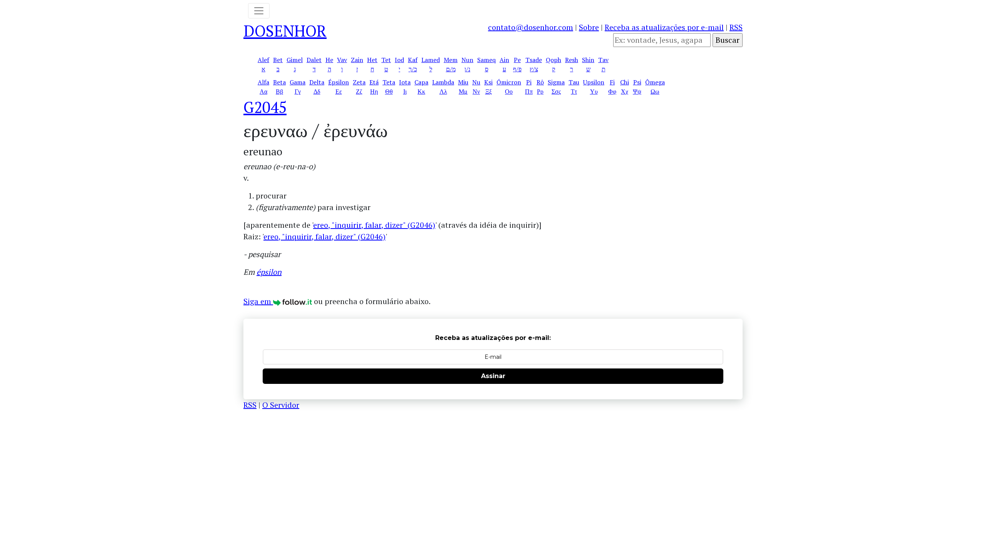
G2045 (265, 107)
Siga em (258, 301)
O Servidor (280, 405)
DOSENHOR (285, 30)
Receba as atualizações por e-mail (664, 27)
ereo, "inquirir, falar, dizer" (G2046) (374, 225)
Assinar (493, 376)
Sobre (589, 27)
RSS (736, 27)
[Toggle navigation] (259, 10)
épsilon (269, 272)
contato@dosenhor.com (530, 27)
